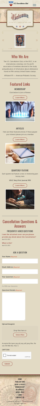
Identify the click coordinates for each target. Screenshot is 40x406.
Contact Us (20, 397)
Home (20, 379)
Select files (20, 335)
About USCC (20, 392)
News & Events (20, 384)
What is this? (7, 243)
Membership (20, 387)
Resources (20, 389)
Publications (20, 382)
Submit (7, 364)
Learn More (19, 98)
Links (20, 395)
